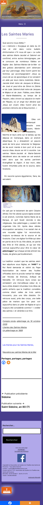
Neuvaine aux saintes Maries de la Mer (19, 352)
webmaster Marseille (34, 477)
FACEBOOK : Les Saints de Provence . (21, 451)
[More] (8, 362)
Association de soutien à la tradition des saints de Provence (21, 16)
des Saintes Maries (18, 327)
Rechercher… (9, 425)
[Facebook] (3, 362)
